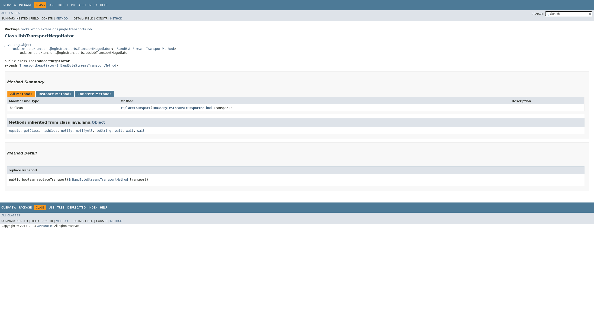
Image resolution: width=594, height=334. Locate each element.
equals (14, 130)
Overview (8, 5)
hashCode (49, 130)
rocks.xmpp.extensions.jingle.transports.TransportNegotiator (61, 49)
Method (62, 18)
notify (66, 130)
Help (103, 5)
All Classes (10, 13)
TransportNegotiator (37, 65)
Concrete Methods (94, 94)
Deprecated (76, 5)
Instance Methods (55, 94)
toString (103, 130)
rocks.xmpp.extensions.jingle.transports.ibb (56, 29)
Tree (61, 5)
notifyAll (84, 130)
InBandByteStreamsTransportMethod (143, 49)
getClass (31, 130)
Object (98, 122)
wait (118, 130)
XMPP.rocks (44, 226)
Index (92, 5)
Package (25, 5)
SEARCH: (538, 14)
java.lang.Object (18, 45)
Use (52, 5)
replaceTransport (135, 108)
